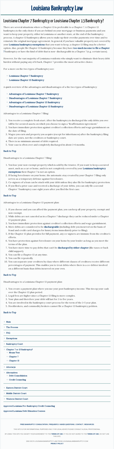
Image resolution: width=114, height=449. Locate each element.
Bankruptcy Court (14, 344)
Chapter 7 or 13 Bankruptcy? (19, 349)
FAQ (8, 333)
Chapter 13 (14, 360)
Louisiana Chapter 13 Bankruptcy (26, 80)
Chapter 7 (13, 356)
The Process (12, 327)
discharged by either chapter (73, 247)
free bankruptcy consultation (34, 424)
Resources (89, 424)
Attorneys (11, 367)
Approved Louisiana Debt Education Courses (24, 411)
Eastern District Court (16, 388)
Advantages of (17, 102)
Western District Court (17, 399)
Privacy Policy (57, 443)
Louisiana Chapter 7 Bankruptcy (26, 75)
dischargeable (51, 226)
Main (8, 322)
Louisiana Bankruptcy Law (57, 8)
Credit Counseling (17, 379)
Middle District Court (16, 393)
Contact (79, 424)
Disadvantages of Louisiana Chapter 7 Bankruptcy (35, 98)
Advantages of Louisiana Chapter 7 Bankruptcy (34, 94)
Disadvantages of (18, 106)
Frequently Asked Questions (61, 424)
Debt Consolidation (18, 375)
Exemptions (11, 338)
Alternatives (12, 372)
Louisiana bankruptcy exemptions (27, 44)
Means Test (14, 352)
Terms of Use (57, 434)
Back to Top (9, 151)
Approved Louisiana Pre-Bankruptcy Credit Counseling (29, 406)
